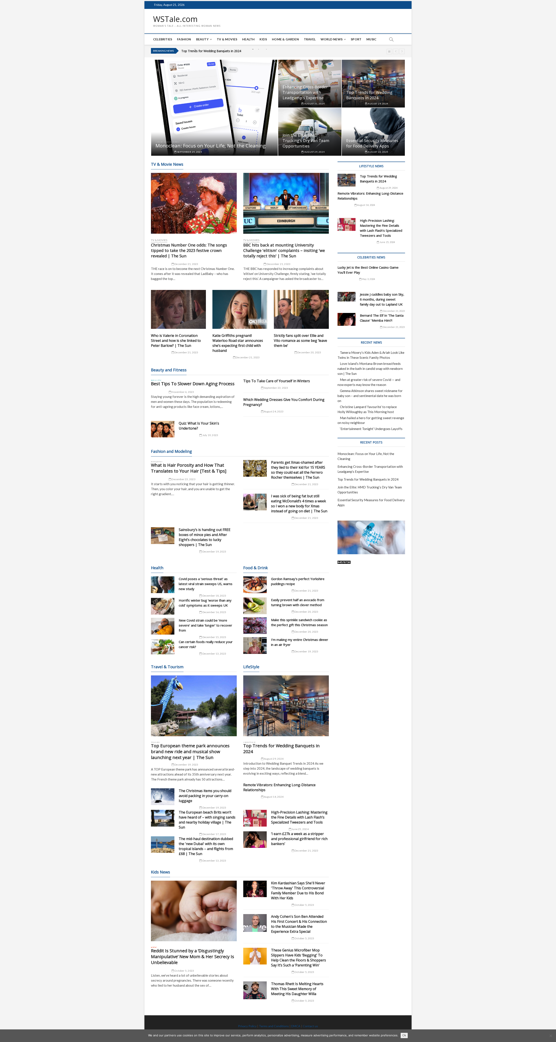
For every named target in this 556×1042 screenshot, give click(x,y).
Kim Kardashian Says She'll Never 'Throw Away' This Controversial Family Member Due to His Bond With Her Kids (298, 890)
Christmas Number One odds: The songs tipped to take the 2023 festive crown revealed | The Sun (189, 250)
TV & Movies (227, 39)
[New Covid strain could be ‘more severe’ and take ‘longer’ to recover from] (162, 626)
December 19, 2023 (214, 551)
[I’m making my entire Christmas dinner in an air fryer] (255, 645)
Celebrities (162, 39)
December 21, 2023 (186, 264)
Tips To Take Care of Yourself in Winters (276, 381)
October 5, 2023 (184, 970)
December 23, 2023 (183, 479)
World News (332, 39)
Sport (356, 39)
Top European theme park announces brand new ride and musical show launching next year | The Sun (190, 751)
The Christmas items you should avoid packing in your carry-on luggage (205, 795)
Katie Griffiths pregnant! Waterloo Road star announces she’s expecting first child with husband (237, 343)
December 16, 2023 (214, 612)
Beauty (202, 39)
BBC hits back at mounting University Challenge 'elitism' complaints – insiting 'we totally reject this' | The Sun (284, 250)
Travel (310, 39)
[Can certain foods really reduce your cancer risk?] (162, 647)
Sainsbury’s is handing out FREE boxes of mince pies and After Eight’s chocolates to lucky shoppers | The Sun (204, 537)
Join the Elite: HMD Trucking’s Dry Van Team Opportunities (222, 51)
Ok (404, 1035)
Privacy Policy (247, 1026)
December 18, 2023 (214, 595)
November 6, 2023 (182, 392)
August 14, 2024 (273, 796)
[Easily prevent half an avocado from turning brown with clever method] (255, 605)
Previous (395, 51)
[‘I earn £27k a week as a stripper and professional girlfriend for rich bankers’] (255, 839)
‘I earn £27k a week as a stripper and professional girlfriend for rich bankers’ (299, 838)
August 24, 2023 (273, 411)
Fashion (184, 39)
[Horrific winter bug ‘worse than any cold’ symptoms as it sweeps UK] (162, 606)
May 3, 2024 (368, 279)
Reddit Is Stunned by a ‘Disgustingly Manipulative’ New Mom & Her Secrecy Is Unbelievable (192, 956)
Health (248, 39)
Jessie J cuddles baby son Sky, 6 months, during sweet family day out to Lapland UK (382, 299)
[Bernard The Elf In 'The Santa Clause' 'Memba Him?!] (347, 319)
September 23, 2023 (275, 387)
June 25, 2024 (300, 829)
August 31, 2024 (314, 103)
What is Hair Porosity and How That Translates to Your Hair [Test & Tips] (188, 468)
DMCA (295, 1026)
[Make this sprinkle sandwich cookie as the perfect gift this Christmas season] (255, 625)
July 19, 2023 (210, 435)
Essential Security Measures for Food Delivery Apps (372, 143)
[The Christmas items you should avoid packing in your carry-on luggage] (162, 796)
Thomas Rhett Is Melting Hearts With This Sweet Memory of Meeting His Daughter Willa (297, 988)
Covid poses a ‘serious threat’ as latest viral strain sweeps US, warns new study (205, 584)
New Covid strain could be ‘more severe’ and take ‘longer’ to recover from (205, 625)
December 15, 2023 (214, 637)
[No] (550, 1036)
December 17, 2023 (214, 834)
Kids (263, 39)
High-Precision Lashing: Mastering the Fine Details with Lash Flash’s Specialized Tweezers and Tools (299, 817)
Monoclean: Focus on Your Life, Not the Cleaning (211, 145)
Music (371, 39)
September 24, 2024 (189, 152)
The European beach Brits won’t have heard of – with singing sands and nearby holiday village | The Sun (207, 820)
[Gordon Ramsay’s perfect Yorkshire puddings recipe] (255, 584)
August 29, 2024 (377, 103)
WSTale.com (175, 19)
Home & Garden (285, 39)
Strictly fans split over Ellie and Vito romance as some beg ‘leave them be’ (300, 340)
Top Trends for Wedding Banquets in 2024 (369, 95)
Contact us (310, 1026)
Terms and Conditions (274, 1026)
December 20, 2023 (309, 352)
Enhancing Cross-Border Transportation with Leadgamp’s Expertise (305, 92)
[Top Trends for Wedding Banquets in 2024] (286, 705)
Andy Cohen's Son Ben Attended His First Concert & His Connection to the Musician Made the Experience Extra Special (299, 924)
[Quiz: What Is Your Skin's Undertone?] (162, 429)
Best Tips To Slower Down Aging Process (193, 384)
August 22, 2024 (377, 152)
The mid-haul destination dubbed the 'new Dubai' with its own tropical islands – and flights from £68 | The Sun (206, 846)
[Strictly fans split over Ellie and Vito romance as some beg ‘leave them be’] (301, 309)
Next (402, 51)
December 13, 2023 (214, 653)
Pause (389, 51)
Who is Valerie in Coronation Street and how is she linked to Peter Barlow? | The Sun (176, 340)
